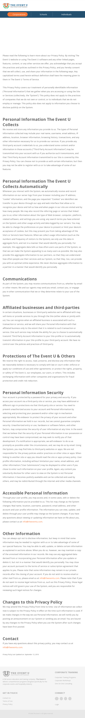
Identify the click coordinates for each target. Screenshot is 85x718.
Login (57, 704)
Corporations (19, 14)
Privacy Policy (7, 704)
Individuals (66, 14)
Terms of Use (8, 701)
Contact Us (7, 698)
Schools (43, 14)
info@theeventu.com (32, 521)
